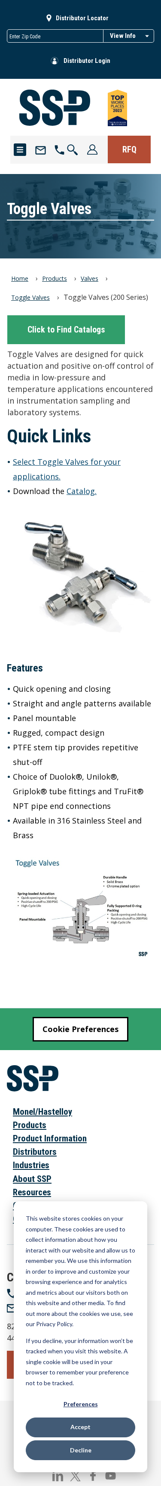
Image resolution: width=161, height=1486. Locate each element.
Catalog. (82, 491)
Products (54, 278)
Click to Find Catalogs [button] (66, 329)
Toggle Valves (30, 297)
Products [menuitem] (29, 1125)
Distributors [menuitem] (35, 1152)
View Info (123, 36)
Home (19, 278)
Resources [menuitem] (32, 1192)
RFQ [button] (129, 149)
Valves (89, 278)
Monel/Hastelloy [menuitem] (42, 1112)
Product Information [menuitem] (50, 1138)
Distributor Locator (82, 18)
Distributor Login (87, 61)
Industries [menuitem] (31, 1165)
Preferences (81, 1404)
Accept (80, 1426)
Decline (80, 1450)
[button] (73, 150)
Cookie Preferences (80, 1029)
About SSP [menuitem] (32, 1179)
